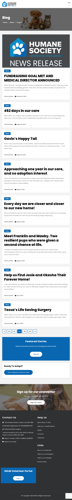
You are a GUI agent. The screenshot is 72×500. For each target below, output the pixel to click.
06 (30, 331)
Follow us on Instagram (45, 454)
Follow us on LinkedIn (44, 458)
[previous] (4, 331)
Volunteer (40, 438)
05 (25, 331)
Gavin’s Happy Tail (20, 138)
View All (36, 354)
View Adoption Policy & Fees (18, 372)
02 (9, 331)
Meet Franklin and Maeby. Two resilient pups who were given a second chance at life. (31, 240)
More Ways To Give (44, 422)
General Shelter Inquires (12, 429)
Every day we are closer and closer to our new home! (34, 205)
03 (14, 331)
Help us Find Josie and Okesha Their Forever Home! (35, 277)
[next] (35, 331)
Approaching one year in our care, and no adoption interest (33, 171)
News (7, 71)
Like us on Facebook (44, 450)
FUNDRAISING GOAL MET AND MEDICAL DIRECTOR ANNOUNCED (32, 78)
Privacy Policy (42, 462)
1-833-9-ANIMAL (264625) (24, 438)
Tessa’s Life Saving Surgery (27, 309)
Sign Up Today (36, 402)
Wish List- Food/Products (46, 426)
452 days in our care (21, 110)
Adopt (39, 430)
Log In (18, 478)
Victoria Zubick (8, 96)
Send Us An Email (10, 442)
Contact (40, 434)
